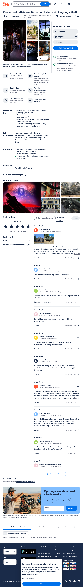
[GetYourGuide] (6, 4)
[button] (11, 16)
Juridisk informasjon (44, 553)
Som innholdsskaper (69, 553)
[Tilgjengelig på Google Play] (28, 551)
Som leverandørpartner (70, 550)
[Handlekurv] (62, 4)
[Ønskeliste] (54, 4)
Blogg (57, 556)
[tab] (17, 527)
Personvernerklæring (22, 517)
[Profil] (76, 4)
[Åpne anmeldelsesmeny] (78, 230)
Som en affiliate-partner (70, 556)
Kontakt (40, 550)
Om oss (57, 550)
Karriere (57, 553)
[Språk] (69, 3)
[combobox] (25, 4)
